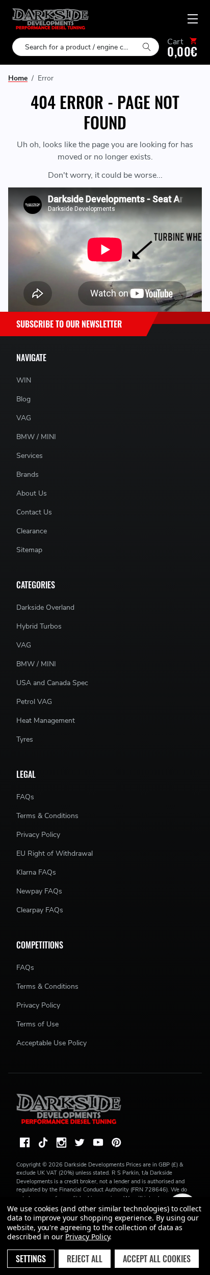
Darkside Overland (45, 607)
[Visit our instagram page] (61, 1142)
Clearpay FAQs (39, 910)
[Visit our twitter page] (79, 1142)
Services (29, 455)
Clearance (31, 531)
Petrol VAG (34, 702)
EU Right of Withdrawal (54, 853)
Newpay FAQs (39, 891)
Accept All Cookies (157, 1259)
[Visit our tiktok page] (43, 1142)
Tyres (24, 739)
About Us (31, 493)
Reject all (84, 1259)
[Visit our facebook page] (24, 1142)
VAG (23, 418)
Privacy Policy (38, 834)
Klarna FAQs (36, 872)
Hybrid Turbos (39, 626)
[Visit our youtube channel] (98, 1142)
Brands (27, 474)
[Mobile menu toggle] (192, 19)
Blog (23, 399)
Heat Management (45, 720)
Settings (31, 1259)
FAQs (25, 797)
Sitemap (29, 550)
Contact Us (34, 512)
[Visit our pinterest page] (116, 1142)
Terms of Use (37, 1024)
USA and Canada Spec (52, 683)
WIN (23, 380)
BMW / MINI (36, 437)
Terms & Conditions (47, 816)
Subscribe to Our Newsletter (69, 324)
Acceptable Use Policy (51, 1043)
